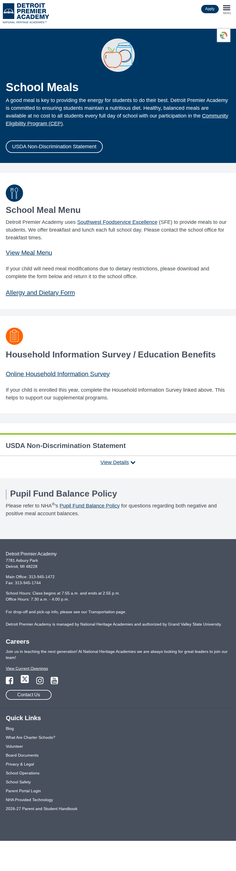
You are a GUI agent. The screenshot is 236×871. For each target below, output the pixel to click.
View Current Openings (27, 668)
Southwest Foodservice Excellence (117, 222)
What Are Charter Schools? (30, 737)
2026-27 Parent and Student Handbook (41, 808)
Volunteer (14, 746)
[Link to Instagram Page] (40, 682)
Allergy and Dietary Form (40, 292)
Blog (10, 728)
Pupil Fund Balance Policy (90, 506)
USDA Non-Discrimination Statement (54, 146)
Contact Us (28, 694)
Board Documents (22, 755)
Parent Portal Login (23, 791)
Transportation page (106, 611)
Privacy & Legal (20, 764)
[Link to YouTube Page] (54, 682)
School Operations (22, 773)
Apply (210, 9)
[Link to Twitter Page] (25, 682)
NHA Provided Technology (29, 799)
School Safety (18, 782)
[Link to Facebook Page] (10, 682)
